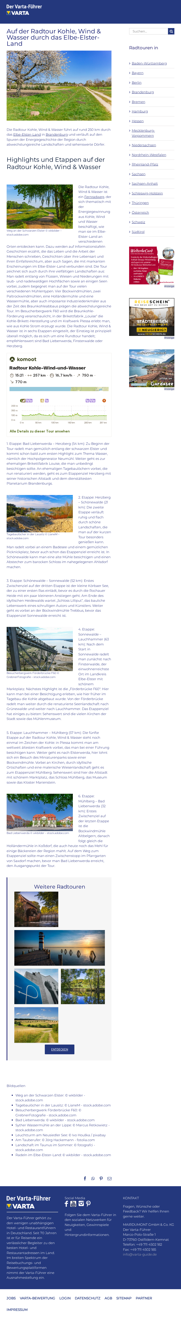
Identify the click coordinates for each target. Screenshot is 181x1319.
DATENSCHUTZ (87, 1298)
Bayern (137, 73)
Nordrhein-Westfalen (149, 155)
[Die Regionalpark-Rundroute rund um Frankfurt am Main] (36, 1025)
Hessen (138, 121)
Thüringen (140, 203)
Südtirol (138, 232)
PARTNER (144, 1298)
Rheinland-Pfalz (145, 164)
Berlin (136, 82)
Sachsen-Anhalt (145, 183)
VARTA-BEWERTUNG (37, 1298)
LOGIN (65, 1298)
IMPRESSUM (17, 1310)
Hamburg (140, 111)
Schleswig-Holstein (147, 193)
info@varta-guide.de (140, 1254)
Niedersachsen (144, 145)
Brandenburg (57, 134)
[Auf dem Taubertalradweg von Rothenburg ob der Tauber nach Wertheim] (83, 986)
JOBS (11, 1298)
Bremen (138, 102)
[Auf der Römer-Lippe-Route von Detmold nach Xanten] (36, 909)
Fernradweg (94, 197)
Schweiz (138, 222)
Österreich (140, 212)
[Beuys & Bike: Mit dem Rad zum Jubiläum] (36, 986)
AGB (108, 1298)
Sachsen (138, 174)
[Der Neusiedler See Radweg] (59, 948)
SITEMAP (124, 1298)
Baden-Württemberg (149, 63)
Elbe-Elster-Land (27, 134)
